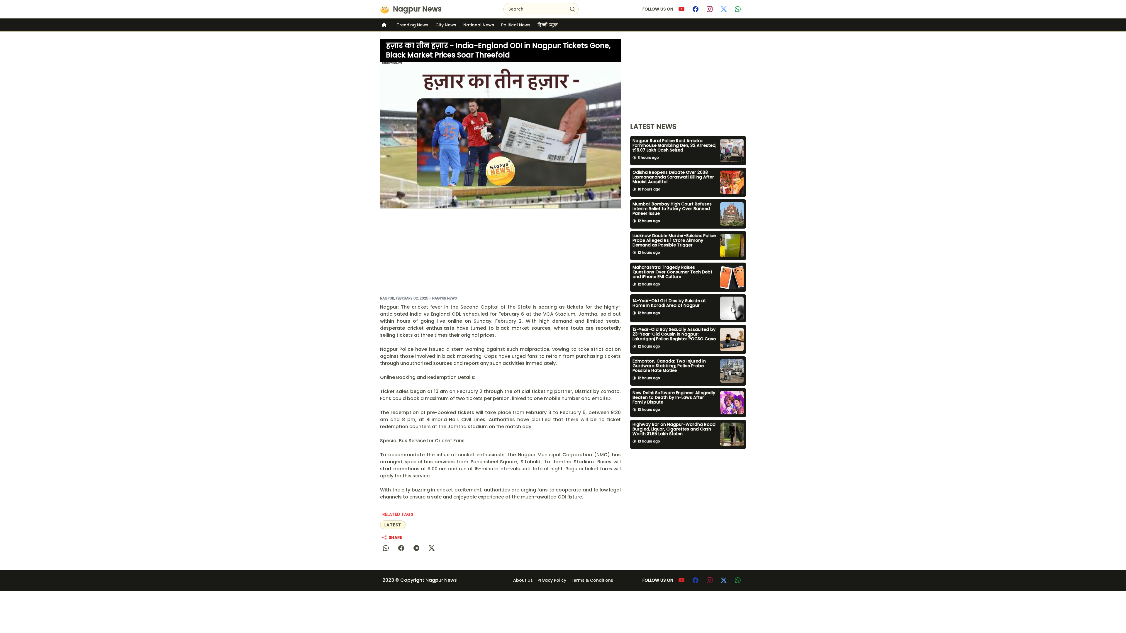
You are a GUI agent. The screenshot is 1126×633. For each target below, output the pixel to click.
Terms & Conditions (592, 580)
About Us (523, 580)
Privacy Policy (551, 580)
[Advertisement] (500, 252)
